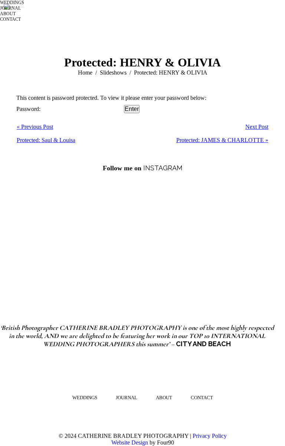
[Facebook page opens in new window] (148, 416)
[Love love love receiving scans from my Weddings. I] (188, 214)
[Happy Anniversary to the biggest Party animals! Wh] (97, 266)
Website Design (129, 442)
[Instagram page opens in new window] (126, 416)
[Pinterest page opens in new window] (137, 416)
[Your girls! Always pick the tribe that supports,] (188, 266)
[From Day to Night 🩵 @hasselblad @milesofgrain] (97, 214)
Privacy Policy (210, 436)
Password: (29, 109)
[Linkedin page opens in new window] (159, 416)
